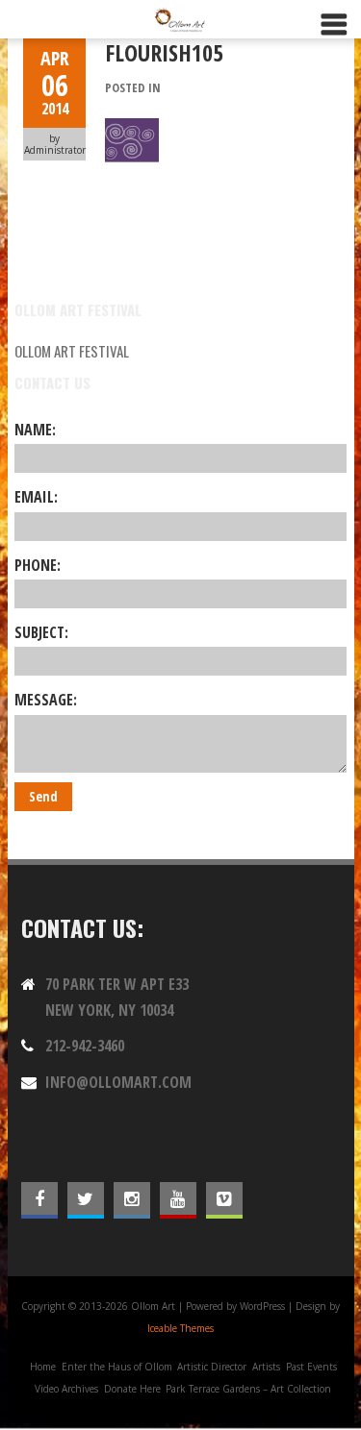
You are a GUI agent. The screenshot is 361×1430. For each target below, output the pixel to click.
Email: (36, 496)
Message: (45, 699)
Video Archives (66, 1388)
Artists (266, 1366)
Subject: (41, 632)
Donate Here (132, 1388)
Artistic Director (211, 1366)
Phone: (37, 565)
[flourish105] (132, 128)
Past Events (311, 1366)
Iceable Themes (180, 1328)
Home (43, 1366)
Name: (35, 429)
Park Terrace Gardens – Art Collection (248, 1388)
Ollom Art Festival (71, 350)
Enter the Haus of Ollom (117, 1366)
